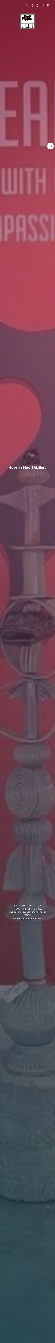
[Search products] (50, 146)
